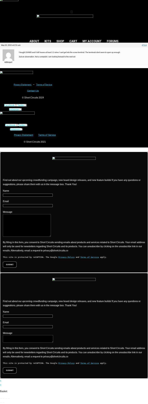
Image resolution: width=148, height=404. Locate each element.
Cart (73, 41)
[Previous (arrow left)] (1, 402)
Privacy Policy (66, 257)
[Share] (6, 398)
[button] (71, 12)
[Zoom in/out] (1, 398)
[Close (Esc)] (9, 398)
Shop (60, 41)
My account (92, 41)
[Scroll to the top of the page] (1, 149)
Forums (113, 41)
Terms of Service (44, 85)
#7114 (144, 45)
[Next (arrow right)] (4, 402)
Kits (48, 41)
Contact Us (33, 90)
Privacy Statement (23, 85)
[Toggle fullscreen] (4, 398)
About (34, 41)
